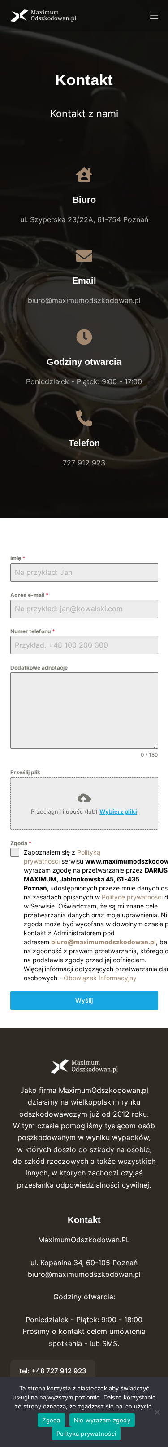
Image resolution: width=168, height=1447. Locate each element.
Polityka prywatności (86, 1433)
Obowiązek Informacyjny (100, 978)
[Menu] (154, 16)
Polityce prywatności (132, 897)
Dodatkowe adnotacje (39, 667)
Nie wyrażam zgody (102, 1420)
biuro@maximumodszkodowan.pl (103, 942)
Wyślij (84, 1000)
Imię (18, 558)
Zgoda (21, 843)
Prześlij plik (25, 772)
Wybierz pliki (118, 811)
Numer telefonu (32, 631)
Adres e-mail (29, 595)
